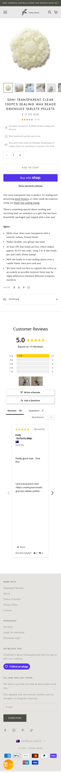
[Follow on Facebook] (5, 730)
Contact (7, 610)
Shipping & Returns (13, 588)
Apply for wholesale (13, 632)
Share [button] (22, 547)
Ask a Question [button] (32, 400)
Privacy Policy (10, 604)
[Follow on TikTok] (31, 730)
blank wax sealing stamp (26, 202)
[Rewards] (8, 764)
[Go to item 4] (40, 87)
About (6, 593)
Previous (8, 491)
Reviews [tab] (12, 410)
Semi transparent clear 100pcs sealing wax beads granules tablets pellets (28, 487)
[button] (35, 553)
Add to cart (30, 167)
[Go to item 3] (30, 87)
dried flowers (22, 199)
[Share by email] (28, 287)
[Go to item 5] (51, 87)
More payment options (30, 185)
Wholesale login (11, 638)
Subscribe (15, 718)
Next (52, 491)
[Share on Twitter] (19, 287)
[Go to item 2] (19, 87)
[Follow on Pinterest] (22, 730)
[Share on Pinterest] (23, 287)
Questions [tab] (34, 410)
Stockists (8, 627)
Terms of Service (12, 599)
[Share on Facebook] (14, 287)
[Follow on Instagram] (14, 730)
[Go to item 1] (8, 87)
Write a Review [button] (32, 392)
